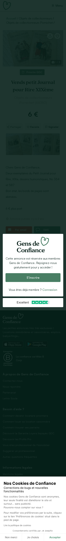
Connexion (49, 290)
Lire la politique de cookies (17, 525)
